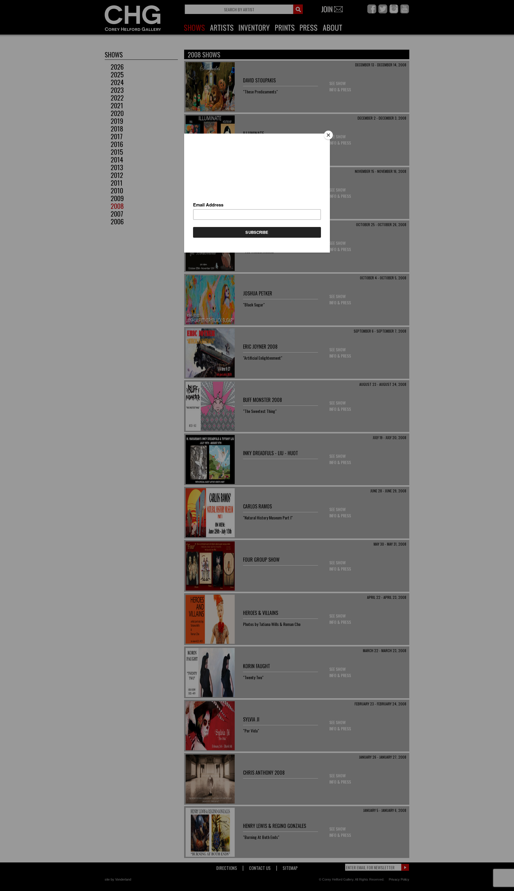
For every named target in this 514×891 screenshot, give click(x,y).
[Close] (328, 135)
